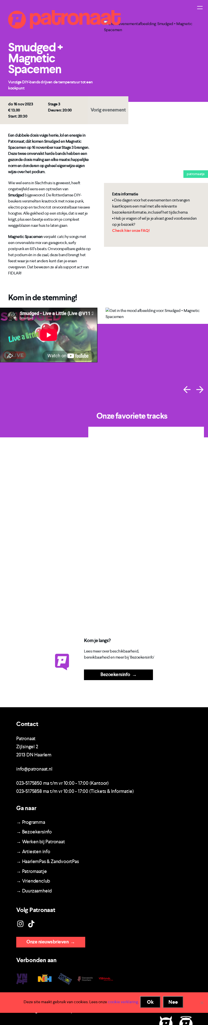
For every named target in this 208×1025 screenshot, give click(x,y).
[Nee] (201, 1002)
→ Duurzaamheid (34, 891)
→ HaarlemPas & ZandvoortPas (47, 861)
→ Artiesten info (33, 851)
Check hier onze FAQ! (130, 230)
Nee (173, 1002)
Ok (150, 1002)
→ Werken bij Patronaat (40, 841)
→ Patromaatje (31, 871)
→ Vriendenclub (33, 881)
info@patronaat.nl (34, 769)
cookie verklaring (123, 1001)
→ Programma (30, 822)
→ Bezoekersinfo (34, 832)
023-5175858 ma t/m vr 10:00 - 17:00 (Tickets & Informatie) (74, 791)
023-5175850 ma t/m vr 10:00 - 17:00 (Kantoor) (62, 783)
